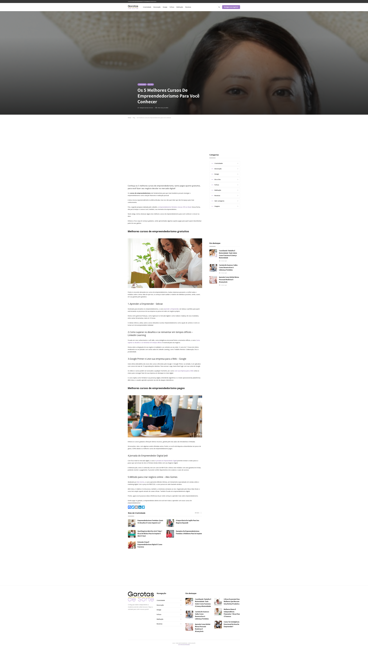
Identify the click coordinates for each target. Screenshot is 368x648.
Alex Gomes (140, 482)
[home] (133, 7)
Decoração (157, 7)
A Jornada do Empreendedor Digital (166, 461)
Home (129, 117)
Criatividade (147, 7)
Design (165, 7)
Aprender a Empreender (171, 309)
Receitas (188, 7)
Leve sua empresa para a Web (183, 371)
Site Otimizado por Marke (184, 644)
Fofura (172, 7)
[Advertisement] (184, 134)
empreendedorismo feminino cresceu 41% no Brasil (175, 207)
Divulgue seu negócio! (231, 7)
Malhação (179, 7)
